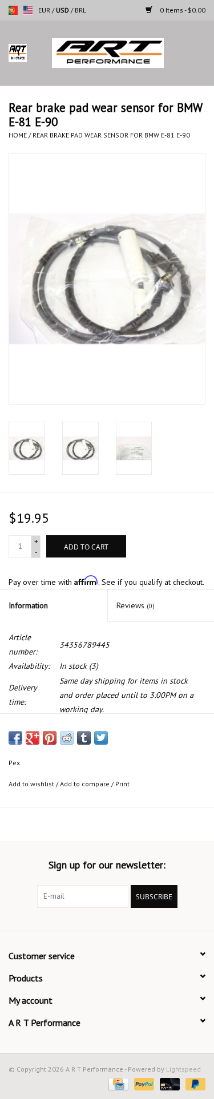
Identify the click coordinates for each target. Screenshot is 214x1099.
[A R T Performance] (125, 52)
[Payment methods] (117, 1083)
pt (13, 10)
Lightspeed (183, 1069)
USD (63, 10)
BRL (80, 10)
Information (28, 605)
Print (122, 783)
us (28, 10)
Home (18, 135)
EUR (45, 10)
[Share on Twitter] (101, 738)
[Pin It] (49, 738)
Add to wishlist (31, 783)
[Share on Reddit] (67, 738)
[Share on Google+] (32, 738)
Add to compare (85, 783)
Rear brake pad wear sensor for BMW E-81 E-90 (111, 135)
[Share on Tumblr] (84, 738)
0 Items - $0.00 (181, 10)
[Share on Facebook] (15, 738)
